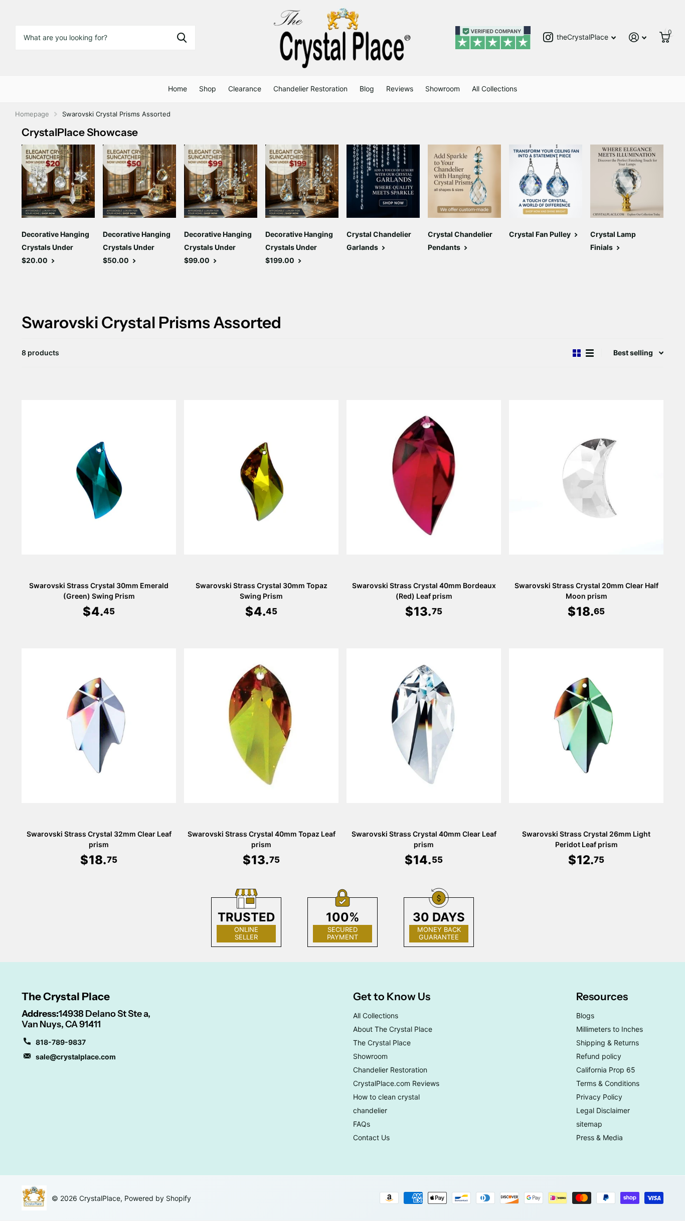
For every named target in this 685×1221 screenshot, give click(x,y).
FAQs (361, 1124)
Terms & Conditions (607, 1083)
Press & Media (599, 1137)
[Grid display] (577, 353)
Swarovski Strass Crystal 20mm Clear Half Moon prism (586, 590)
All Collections (494, 88)
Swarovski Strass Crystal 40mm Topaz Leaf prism (261, 839)
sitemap (589, 1124)
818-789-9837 (61, 1042)
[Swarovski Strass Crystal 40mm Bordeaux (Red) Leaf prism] (424, 477)
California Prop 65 (605, 1069)
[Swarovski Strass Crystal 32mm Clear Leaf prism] (99, 725)
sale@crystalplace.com (76, 1056)
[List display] (590, 353)
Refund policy (598, 1056)
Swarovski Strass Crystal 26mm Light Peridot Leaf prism (586, 839)
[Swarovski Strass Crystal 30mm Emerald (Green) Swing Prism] (99, 477)
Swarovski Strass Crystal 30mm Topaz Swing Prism (261, 590)
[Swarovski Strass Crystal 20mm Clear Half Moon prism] (586, 477)
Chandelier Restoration (310, 88)
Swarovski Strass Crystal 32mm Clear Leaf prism (99, 839)
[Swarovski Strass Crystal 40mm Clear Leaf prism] (424, 725)
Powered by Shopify (157, 1198)
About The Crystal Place (392, 1029)
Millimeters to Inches (609, 1029)
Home (177, 88)
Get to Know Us (391, 996)
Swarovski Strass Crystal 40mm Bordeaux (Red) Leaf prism (424, 590)
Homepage (32, 114)
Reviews (399, 88)
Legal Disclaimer (603, 1110)
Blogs (585, 1015)
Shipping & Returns (607, 1042)
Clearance (244, 88)
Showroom (442, 88)
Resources (602, 996)
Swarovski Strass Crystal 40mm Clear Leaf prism (424, 839)
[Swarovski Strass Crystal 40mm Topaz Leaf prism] (261, 725)
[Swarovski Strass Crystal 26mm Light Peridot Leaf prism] (586, 725)
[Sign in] (637, 37)
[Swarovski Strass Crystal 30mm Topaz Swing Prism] (261, 477)
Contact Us (371, 1137)
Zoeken (182, 37)
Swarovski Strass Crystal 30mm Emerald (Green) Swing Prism (98, 590)
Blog (367, 88)
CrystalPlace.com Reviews (396, 1083)
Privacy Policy (599, 1097)
